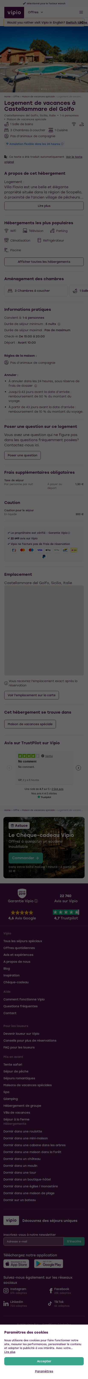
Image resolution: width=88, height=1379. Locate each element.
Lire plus (9, 1351)
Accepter (44, 1361)
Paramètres (44, 1371)
